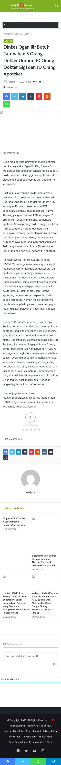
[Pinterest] (39, 96)
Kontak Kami (45, 736)
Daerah (18, 33)
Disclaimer (14, 736)
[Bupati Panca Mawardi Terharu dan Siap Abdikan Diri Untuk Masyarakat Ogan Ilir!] (45, 534)
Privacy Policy (50, 731)
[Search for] (56, 7)
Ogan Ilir (28, 33)
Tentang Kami (29, 736)
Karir (27, 731)
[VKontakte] (44, 452)
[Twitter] (14, 96)
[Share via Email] (50, 452)
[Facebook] (6, 96)
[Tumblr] (30, 96)
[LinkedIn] (22, 96)
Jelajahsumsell (17, 725)
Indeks (7, 731)
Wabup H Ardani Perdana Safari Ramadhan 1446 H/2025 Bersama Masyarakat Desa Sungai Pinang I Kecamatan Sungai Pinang (45, 603)
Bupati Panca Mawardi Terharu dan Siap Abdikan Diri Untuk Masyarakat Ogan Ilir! (44, 560)
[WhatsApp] (6, 104)
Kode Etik (18, 731)
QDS (49, 725)
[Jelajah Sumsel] (22, 5)
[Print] (5, 457)
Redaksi (37, 731)
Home (9, 33)
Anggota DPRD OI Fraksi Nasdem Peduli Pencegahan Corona (15, 521)
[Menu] (4, 7)
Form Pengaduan (18, 742)
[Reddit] (47, 96)
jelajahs (11, 81)
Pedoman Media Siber (40, 742)
